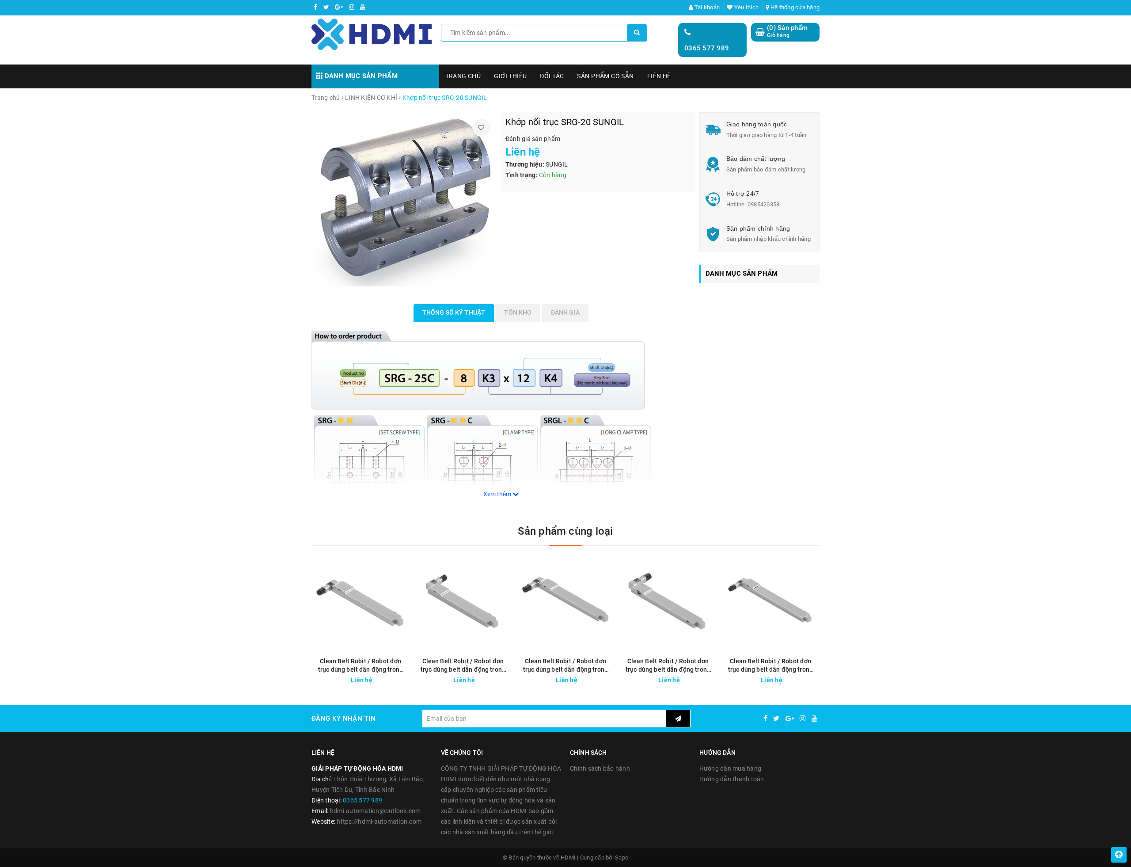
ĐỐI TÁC (552, 76)
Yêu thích (746, 7)
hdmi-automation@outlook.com (375, 810)
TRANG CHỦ (463, 76)
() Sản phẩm (787, 31)
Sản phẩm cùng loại (565, 531)
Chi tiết (376, 677)
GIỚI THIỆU (510, 76)
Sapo (621, 857)
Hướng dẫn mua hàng (730, 768)
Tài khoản (706, 7)
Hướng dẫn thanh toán (731, 779)
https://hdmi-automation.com (379, 821)
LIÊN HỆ (659, 76)
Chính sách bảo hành (600, 768)
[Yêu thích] (481, 128)
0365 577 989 (706, 48)
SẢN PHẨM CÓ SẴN (605, 76)
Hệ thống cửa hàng (794, 7)
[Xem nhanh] (403, 677)
